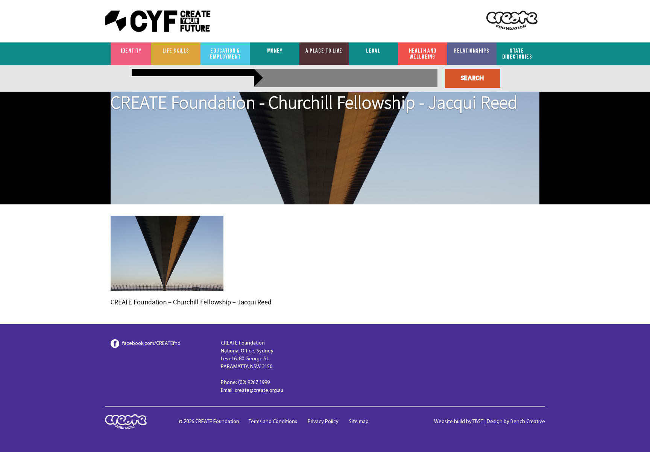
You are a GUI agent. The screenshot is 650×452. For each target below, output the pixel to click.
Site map (359, 422)
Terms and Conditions (273, 422)
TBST (477, 422)
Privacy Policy (323, 422)
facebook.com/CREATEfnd (151, 343)
